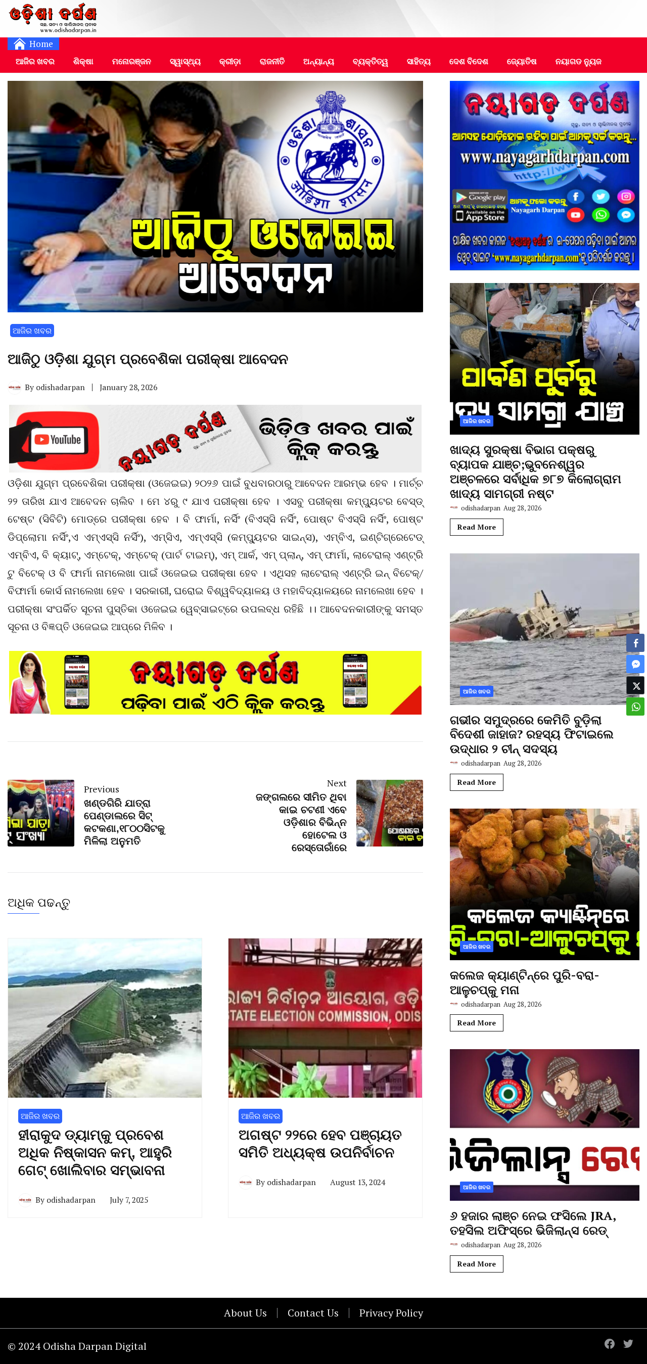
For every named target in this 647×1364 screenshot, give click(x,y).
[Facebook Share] (635, 643)
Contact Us (313, 1313)
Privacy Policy (391, 1313)
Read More (476, 527)
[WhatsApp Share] (635, 706)
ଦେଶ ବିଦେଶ (468, 61)
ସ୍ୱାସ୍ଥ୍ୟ (185, 61)
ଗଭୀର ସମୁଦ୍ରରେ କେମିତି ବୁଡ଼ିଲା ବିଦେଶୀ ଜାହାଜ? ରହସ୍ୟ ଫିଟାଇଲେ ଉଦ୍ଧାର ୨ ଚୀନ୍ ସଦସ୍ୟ (532, 734)
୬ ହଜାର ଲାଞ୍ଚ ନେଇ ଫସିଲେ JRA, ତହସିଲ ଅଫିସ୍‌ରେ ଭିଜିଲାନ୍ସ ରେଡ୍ (533, 1222)
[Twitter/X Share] (635, 685)
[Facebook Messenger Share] (635, 664)
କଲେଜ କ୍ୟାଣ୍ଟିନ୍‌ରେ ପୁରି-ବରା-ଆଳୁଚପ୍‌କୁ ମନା (524, 982)
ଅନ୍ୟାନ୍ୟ (318, 61)
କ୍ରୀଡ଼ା (230, 61)
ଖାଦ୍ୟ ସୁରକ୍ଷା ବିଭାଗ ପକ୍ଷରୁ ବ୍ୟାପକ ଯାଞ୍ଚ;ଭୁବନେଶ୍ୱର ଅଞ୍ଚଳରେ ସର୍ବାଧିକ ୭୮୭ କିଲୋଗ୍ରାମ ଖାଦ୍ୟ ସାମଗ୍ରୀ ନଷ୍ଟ (535, 471)
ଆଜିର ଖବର (35, 61)
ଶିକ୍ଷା (83, 61)
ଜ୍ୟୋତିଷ (522, 61)
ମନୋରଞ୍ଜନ (131, 61)
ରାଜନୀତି (272, 61)
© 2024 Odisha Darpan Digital (77, 1346)
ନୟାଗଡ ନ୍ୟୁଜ (579, 61)
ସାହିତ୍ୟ (419, 61)
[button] (635, 726)
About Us (245, 1313)
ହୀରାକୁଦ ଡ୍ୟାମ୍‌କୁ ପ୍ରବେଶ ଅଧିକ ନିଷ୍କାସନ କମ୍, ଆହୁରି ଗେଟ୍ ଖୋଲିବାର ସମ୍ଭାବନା (95, 1152)
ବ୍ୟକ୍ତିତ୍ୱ (370, 61)
